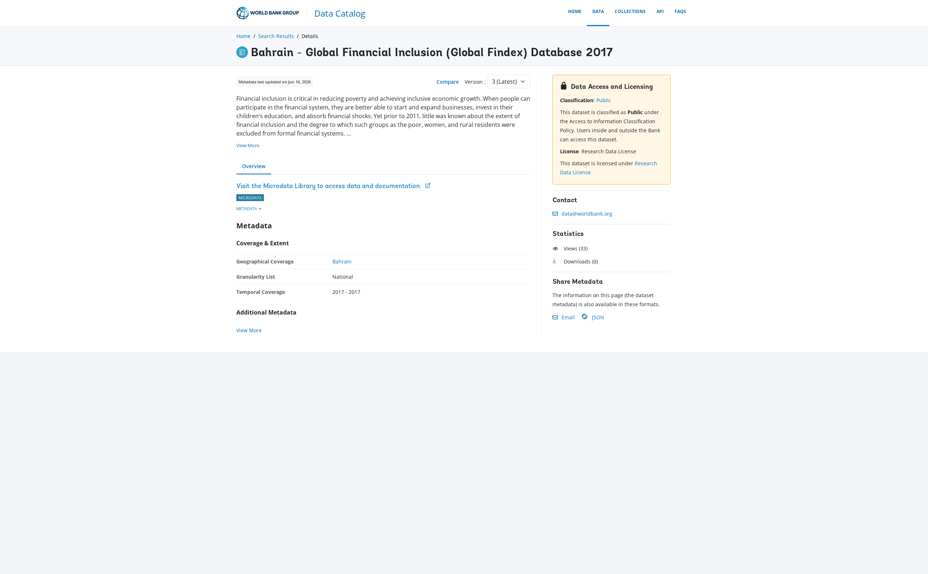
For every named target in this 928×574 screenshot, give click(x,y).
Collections (630, 11)
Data (598, 11)
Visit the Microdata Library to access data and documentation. (329, 186)
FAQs (680, 11)
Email (568, 317)
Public (603, 100)
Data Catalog (339, 13)
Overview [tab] (253, 166)
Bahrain (342, 261)
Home (574, 11)
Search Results (276, 36)
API (660, 11)
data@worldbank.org (587, 213)
